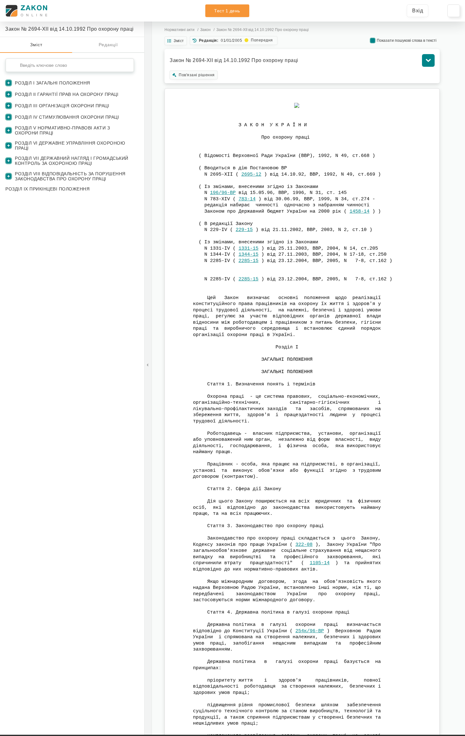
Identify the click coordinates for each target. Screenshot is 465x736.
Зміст (36, 44)
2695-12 (251, 174)
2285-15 (248, 261)
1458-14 (359, 211)
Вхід (417, 10)
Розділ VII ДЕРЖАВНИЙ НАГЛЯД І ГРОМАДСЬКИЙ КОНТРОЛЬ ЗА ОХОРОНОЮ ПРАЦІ (71, 161)
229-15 (244, 230)
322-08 (304, 544)
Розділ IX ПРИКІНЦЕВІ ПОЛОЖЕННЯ (47, 188)
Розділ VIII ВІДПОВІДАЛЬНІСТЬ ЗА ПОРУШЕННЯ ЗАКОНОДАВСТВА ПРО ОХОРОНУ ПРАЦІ (70, 176)
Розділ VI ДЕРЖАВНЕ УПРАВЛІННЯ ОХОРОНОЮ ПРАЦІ (70, 145)
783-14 (247, 199)
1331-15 (248, 248)
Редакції (108, 44)
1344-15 (248, 254)
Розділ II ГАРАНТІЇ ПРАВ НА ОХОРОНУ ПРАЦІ (66, 94)
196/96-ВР (223, 193)
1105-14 (320, 563)
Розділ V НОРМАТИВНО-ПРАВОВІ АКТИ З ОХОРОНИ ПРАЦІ (62, 130)
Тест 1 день (227, 10)
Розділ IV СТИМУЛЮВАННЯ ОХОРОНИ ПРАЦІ (67, 117)
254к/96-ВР (309, 631)
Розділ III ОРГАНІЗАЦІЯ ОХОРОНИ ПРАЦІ (62, 105)
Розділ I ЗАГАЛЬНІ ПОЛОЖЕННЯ (52, 82)
